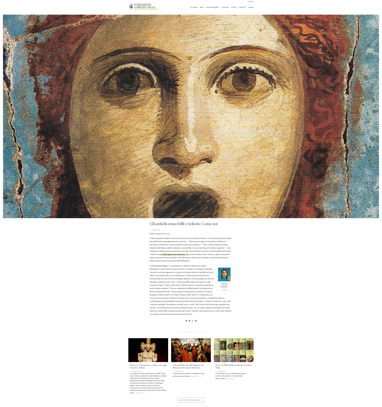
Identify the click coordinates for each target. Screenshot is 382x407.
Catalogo (225, 7)
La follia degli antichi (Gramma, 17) (174, 254)
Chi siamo (193, 7)
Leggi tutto (140, 393)
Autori (233, 7)
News (201, 7)
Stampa (251, 7)
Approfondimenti (212, 7)
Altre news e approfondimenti (190, 400)
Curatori (242, 7)
